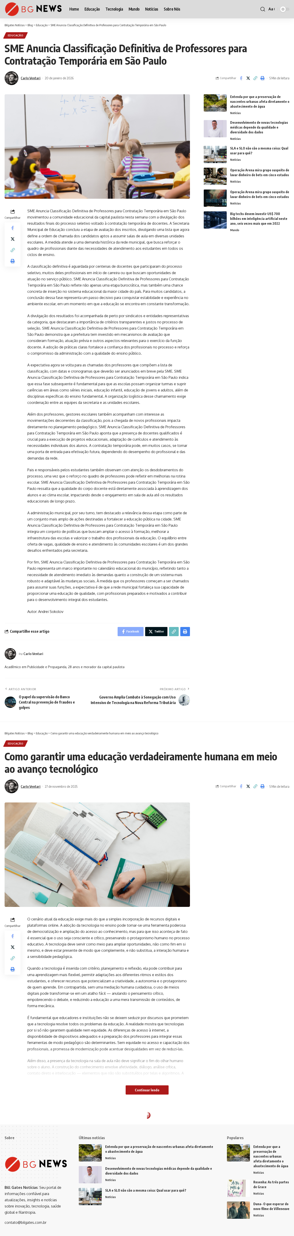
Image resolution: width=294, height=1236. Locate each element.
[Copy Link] (255, 78)
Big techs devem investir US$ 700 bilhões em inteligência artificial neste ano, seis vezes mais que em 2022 (258, 218)
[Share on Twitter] (248, 78)
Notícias (235, 113)
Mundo (234, 230)
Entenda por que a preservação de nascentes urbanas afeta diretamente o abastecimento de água (259, 101)
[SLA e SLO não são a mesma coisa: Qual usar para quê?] (215, 154)
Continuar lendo (147, 1090)
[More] (262, 1156)
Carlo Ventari (30, 78)
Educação (15, 35)
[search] (262, 9)
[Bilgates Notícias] (33, 9)
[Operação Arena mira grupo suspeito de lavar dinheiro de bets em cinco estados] (215, 176)
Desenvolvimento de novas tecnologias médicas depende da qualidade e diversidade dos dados (259, 127)
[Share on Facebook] (241, 78)
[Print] (262, 78)
